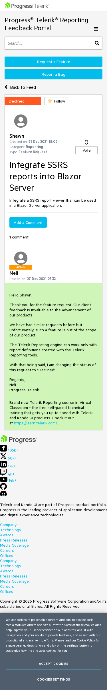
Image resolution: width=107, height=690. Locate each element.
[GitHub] (3, 488)
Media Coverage (14, 545)
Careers (7, 550)
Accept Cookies (53, 663)
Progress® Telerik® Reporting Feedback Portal (46, 24)
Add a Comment (28, 222)
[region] (53, 651)
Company (8, 524)
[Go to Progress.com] (18, 442)
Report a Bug (53, 74)
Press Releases (14, 540)
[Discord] (3, 495)
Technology (10, 529)
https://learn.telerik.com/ (35, 423)
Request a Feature (53, 61)
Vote (86, 150)
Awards (6, 534)
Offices (6, 555)
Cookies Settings (53, 679)
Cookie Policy (86, 640)
